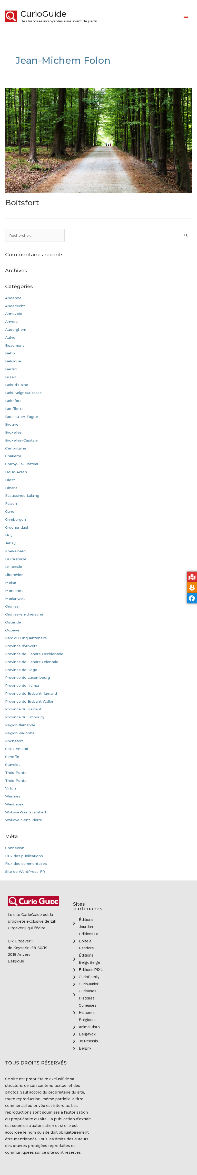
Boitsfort (22, 202)
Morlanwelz (15, 598)
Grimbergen (15, 519)
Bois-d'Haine (16, 385)
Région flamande (20, 725)
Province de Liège (21, 670)
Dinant (11, 488)
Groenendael (16, 527)
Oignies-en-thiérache (24, 614)
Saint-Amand (16, 749)
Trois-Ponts (15, 772)
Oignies (12, 606)
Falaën (11, 503)
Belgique (13, 361)
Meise (10, 583)
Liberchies (14, 575)
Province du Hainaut (23, 709)
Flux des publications (24, 856)
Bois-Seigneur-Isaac (23, 393)
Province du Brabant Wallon (29, 701)
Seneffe (12, 757)
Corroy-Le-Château (22, 464)
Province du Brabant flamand (31, 693)
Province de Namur (22, 685)
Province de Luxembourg (27, 677)
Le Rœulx (13, 567)
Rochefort (14, 741)
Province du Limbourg (24, 717)
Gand (9, 511)
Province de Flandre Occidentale (34, 654)
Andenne (13, 298)
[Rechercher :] (35, 235)
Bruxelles (13, 432)
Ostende (13, 622)
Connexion (14, 848)
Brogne (11, 424)
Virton (10, 788)
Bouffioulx (14, 409)
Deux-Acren (16, 472)
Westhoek (14, 804)
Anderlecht (15, 306)
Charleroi (13, 456)
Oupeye (12, 630)
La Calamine (15, 559)
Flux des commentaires (26, 863)
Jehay (10, 543)
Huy (9, 535)
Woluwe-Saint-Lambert (25, 812)
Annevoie (13, 313)
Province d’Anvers (21, 646)
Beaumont (14, 345)
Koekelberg (15, 551)
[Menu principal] (186, 16)
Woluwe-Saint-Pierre (23, 820)
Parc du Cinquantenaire (26, 638)
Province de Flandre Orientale (31, 662)
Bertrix (11, 369)
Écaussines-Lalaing (22, 495)
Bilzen (10, 377)
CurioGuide (43, 14)
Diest (10, 480)
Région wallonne (20, 733)
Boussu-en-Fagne (21, 417)
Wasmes (13, 796)
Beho (10, 353)
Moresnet (14, 591)
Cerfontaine (15, 448)
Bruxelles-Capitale (21, 440)
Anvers (11, 321)
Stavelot (12, 765)
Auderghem (15, 329)
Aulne (10, 337)
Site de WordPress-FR (25, 871)
